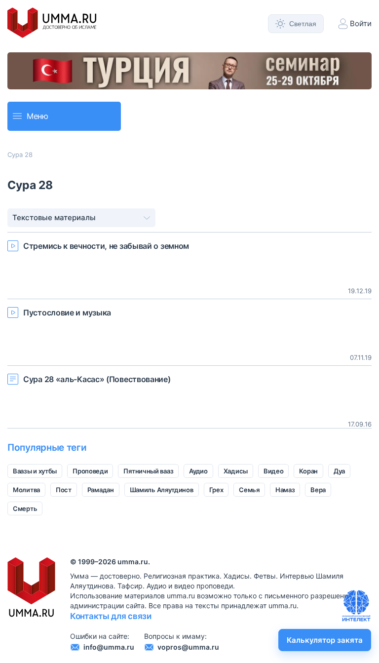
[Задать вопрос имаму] (356, 606)
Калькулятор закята (325, 640)
